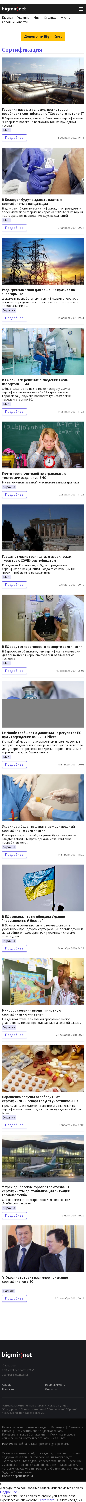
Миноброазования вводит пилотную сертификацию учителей (31, 1012)
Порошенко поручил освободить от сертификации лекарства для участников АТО (40, 1098)
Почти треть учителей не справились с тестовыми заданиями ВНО (34, 475)
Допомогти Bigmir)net (43, 36)
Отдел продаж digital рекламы (48, 1444)
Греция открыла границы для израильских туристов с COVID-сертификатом (37, 558)
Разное (8, 1291)
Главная (7, 17)
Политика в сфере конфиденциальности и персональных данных (38, 1436)
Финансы (51, 1389)
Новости (8, 1389)
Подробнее (14, 137)
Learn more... (47, 1500)
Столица (50, 17)
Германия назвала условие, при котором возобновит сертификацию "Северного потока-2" (43, 111)
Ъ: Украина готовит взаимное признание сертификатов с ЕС (35, 1279)
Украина (23, 17)
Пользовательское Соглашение (23, 1434)
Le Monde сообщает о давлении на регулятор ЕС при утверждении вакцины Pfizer (41, 734)
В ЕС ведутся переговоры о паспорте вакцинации (42, 646)
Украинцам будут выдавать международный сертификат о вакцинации (38, 828)
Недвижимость (55, 1384)
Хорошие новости (15, 22)
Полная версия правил (17, 1476)
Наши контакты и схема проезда (24, 1427)
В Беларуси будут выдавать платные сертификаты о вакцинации (32, 201)
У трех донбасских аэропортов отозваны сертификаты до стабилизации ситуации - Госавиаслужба (37, 1191)
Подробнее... (9, 1492)
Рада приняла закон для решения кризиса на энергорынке (38, 291)
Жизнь (65, 17)
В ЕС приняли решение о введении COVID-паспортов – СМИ (36, 382)
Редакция (57, 1427)
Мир (37, 17)
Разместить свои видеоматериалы (39, 1431)
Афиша (6, 1384)
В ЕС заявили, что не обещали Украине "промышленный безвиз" (33, 918)
